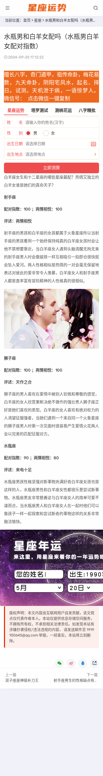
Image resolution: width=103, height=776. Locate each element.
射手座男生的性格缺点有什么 (78, 680)
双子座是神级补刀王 (22, 680)
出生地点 (15, 154)
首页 (27, 20)
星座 (37, 20)
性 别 (15, 133)
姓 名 (15, 122)
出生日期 (15, 143)
